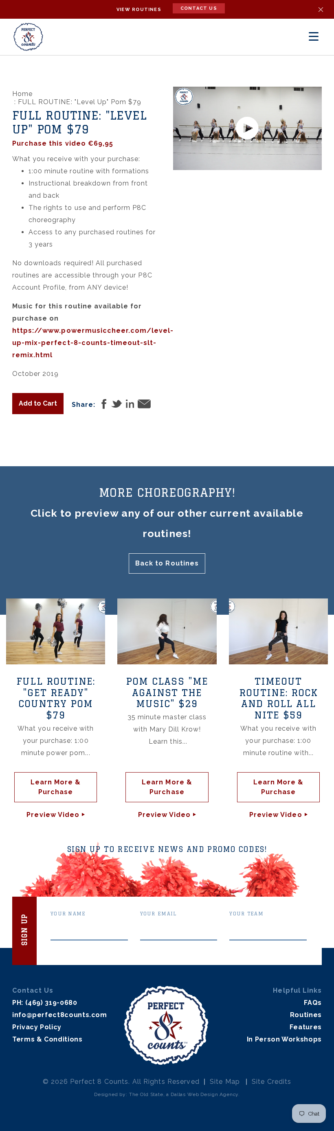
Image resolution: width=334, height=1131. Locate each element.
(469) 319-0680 (51, 1003)
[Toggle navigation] (313, 36)
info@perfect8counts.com (59, 1015)
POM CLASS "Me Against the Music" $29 (167, 692)
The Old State (146, 1094)
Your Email (158, 913)
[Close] (321, 10)
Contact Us (198, 8)
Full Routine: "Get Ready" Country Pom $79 (55, 698)
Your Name (68, 913)
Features (306, 1027)
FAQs (313, 1003)
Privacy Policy (37, 1027)
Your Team (246, 913)
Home (22, 94)
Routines (306, 1015)
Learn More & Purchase (56, 787)
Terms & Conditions (47, 1039)
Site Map (225, 1081)
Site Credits (271, 1081)
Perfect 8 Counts (99, 1081)
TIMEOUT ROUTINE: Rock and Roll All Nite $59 (278, 698)
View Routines (138, 9)
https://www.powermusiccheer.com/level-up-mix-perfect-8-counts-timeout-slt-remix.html (93, 343)
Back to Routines (167, 563)
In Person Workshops (284, 1039)
